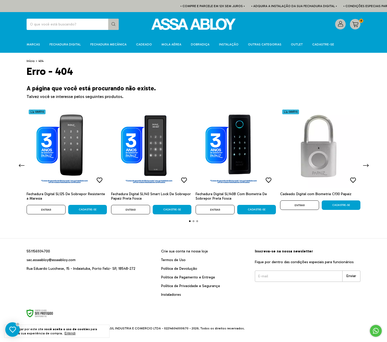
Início (31, 61)
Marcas (33, 44)
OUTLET (297, 44)
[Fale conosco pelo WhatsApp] (376, 331)
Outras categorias (264, 44)
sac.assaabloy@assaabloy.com (51, 260)
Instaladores (171, 294)
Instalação (229, 44)
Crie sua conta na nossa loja (184, 251)
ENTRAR (46, 209)
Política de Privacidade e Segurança (190, 286)
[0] (355, 24)
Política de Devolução (179, 268)
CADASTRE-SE (323, 44)
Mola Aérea (171, 44)
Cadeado (144, 44)
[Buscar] (113, 24)
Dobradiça (200, 44)
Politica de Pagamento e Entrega (188, 277)
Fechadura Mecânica (108, 44)
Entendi (70, 333)
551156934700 (38, 251)
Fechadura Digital (65, 44)
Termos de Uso (173, 260)
